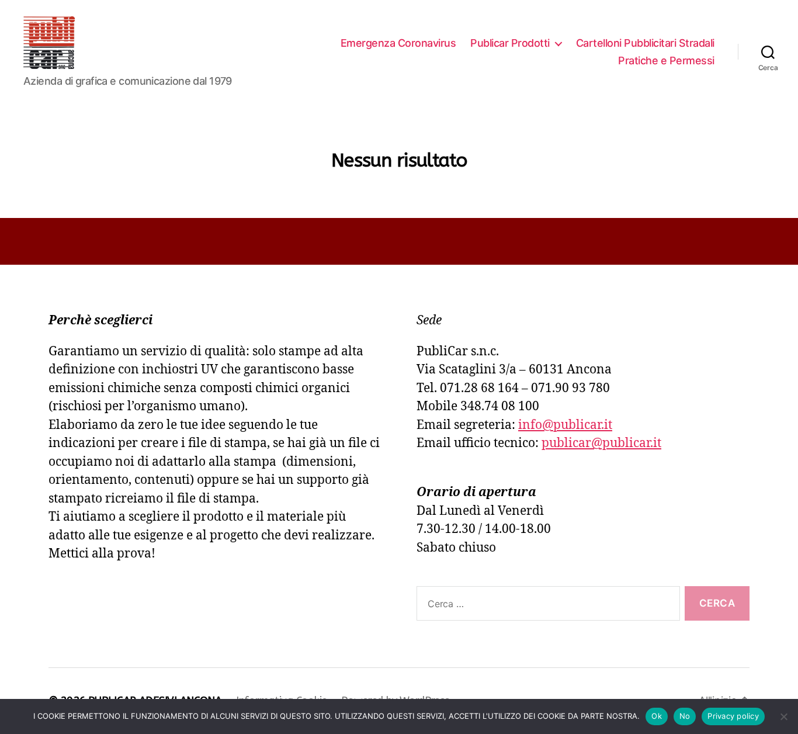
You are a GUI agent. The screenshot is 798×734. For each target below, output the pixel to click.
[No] (783, 716)
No (685, 716)
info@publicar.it (565, 425)
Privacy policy (733, 716)
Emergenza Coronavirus (398, 43)
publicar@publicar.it (601, 443)
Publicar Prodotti (510, 43)
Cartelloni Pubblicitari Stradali (645, 43)
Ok (656, 716)
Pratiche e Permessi (666, 60)
